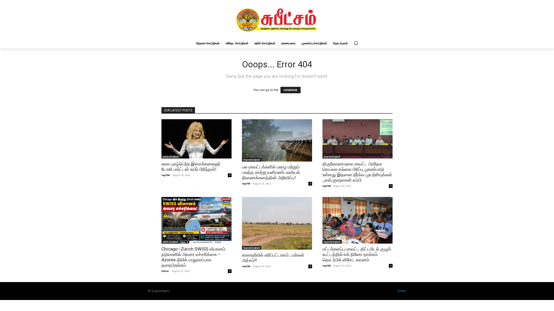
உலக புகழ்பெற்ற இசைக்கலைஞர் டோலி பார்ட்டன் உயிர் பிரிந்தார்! (190, 166)
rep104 (165, 175)
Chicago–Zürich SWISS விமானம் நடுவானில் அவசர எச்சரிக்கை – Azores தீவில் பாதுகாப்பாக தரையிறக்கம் (193, 257)
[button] (356, 43)
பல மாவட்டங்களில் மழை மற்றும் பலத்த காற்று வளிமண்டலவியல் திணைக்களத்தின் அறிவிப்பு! (271, 172)
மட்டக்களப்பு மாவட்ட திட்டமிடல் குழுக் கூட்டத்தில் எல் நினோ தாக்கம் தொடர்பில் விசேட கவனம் (356, 254)
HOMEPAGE (290, 90)
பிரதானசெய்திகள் (251, 159)
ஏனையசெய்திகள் (171, 156)
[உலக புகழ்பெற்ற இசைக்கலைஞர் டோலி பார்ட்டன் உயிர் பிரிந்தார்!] (196, 139)
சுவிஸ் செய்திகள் (170, 241)
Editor (165, 271)
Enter (402, 291)
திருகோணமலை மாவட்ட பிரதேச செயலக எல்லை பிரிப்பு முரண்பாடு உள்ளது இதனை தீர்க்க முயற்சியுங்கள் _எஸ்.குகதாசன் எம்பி (357, 172)
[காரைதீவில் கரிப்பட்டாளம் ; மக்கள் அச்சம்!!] (277, 223)
